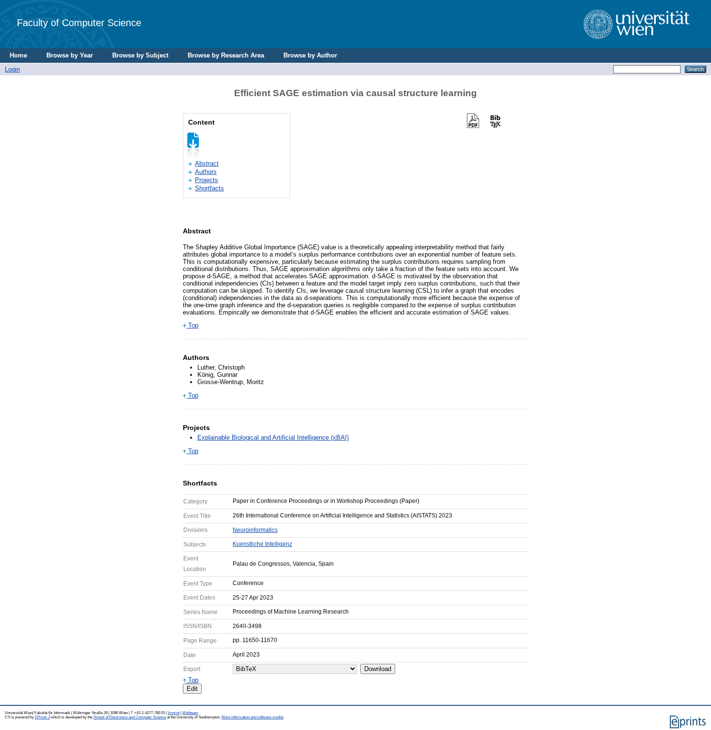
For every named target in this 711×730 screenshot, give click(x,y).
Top (192, 325)
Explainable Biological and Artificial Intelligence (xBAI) (273, 437)
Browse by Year (69, 55)
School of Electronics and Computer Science (129, 717)
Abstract (207, 163)
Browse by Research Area (226, 55)
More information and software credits (252, 717)
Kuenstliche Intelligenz (262, 544)
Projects (206, 180)
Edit (192, 688)
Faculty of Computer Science (79, 22)
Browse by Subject (140, 55)
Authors (206, 171)
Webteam (190, 713)
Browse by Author (310, 55)
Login (12, 69)
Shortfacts (209, 188)
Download (377, 669)
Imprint (173, 713)
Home (18, 55)
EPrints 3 (42, 717)
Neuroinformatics (255, 530)
